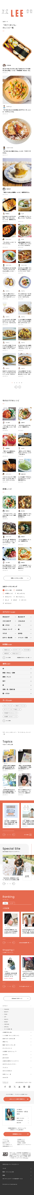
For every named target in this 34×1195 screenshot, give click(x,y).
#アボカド (8, 603)
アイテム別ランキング (24, 986)
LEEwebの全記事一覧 (24, 942)
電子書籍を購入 (20, 1120)
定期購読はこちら (17, 1134)
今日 (5, 903)
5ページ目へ (19, 387)
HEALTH (6, 1019)
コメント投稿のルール (7, 1144)
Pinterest (24, 1087)
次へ (15, 387)
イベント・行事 (23, 638)
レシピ (11, 903)
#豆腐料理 (19, 590)
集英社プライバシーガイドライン (24, 1144)
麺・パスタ (6, 625)
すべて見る (26, 834)
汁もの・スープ (7, 629)
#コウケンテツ (17, 650)
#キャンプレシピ (8, 706)
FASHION (6, 1009)
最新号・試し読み (20, 1118)
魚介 (4, 681)
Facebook (5, 1087)
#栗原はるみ (7, 650)
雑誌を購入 (19, 1122)
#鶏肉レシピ (9, 593)
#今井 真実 (27, 650)
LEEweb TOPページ (17, 998)
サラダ (5, 633)
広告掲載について (21, 1139)
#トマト (24, 600)
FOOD (5, 1014)
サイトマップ (5, 1139)
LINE (29, 1087)
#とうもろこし (20, 597)
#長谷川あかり (16, 653)
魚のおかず (21, 617)
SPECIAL (6, 1026)
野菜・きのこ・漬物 (9, 673)
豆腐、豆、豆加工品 (9, 689)
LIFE (5, 1016)
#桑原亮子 (6, 653)
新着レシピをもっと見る (17, 578)
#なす (15, 600)
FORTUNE (6, 1024)
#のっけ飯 (8, 590)
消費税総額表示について (8, 1146)
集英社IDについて (6, 1143)
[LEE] (17, 13)
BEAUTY (6, 1012)
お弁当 (20, 633)
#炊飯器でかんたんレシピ (10, 713)
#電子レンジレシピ (20, 706)
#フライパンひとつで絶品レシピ (12, 709)
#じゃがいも (21, 593)
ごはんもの (21, 621)
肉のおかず (6, 617)
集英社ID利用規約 (21, 1141)
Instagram (10, 1087)
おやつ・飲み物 (7, 638)
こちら (26, 1158)
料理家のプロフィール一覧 (23, 657)
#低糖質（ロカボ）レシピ (10, 716)
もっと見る (8, 657)
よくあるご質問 (6, 1141)
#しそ (7, 600)
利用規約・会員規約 (21, 1143)
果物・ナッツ (7, 677)
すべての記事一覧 (8, 1029)
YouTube (19, 1087)
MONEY (6, 1022)
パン (19, 625)
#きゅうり (8, 597)
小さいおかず (7, 621)
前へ (4, 834)
